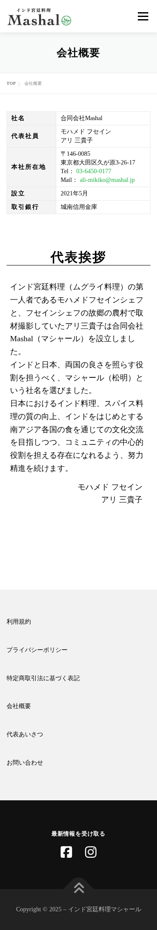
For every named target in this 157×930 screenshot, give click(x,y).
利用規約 (19, 621)
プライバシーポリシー (37, 650)
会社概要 (19, 706)
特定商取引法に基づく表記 (43, 678)
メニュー (142, 16)
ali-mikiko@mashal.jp (107, 180)
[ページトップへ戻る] (78, 889)
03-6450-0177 (93, 171)
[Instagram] (90, 852)
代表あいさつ (25, 734)
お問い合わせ (25, 762)
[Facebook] (66, 852)
